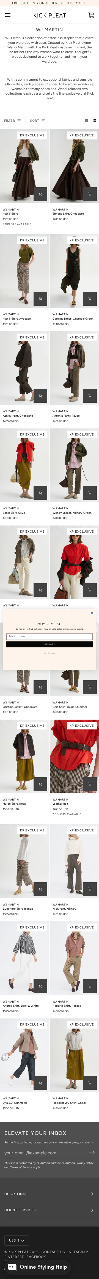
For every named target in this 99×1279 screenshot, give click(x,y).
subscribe (49, 644)
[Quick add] (40, 194)
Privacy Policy (84, 1163)
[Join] (90, 1152)
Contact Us (53, 1252)
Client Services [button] (20, 1210)
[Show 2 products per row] (95, 120)
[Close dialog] (92, 613)
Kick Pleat (19, 1252)
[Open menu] (12, 15)
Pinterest (14, 1257)
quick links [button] (16, 1194)
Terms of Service (21, 1167)
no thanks (49, 653)
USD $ (14, 1240)
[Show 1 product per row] (86, 120)
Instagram (78, 1252)
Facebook (36, 1257)
